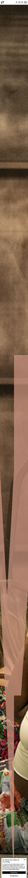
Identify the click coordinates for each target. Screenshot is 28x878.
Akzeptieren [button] (14, 872)
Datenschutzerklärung (14, 869)
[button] (17, 2)
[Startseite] (2, 2)
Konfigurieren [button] (14, 875)
